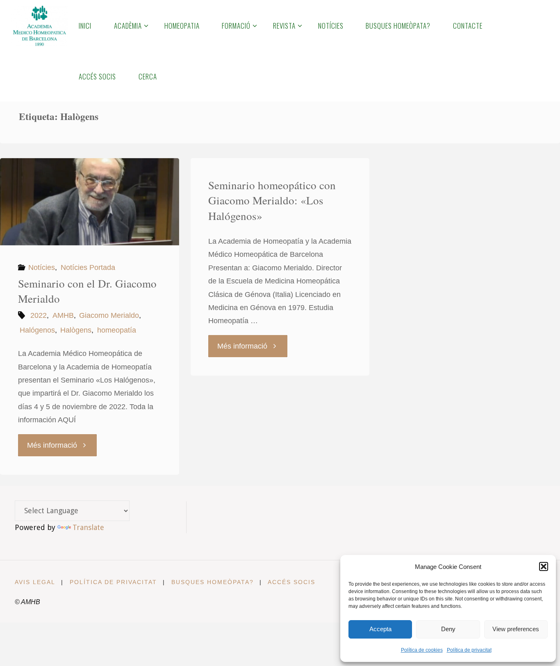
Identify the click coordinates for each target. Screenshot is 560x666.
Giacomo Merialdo (109, 315)
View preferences (515, 628)
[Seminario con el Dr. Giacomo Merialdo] (89, 201)
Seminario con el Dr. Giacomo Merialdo (87, 291)
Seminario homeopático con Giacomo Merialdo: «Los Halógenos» (272, 201)
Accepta (380, 628)
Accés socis (291, 582)
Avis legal (35, 582)
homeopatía (116, 330)
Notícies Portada (88, 267)
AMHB (63, 315)
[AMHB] (39, 25)
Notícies (41, 267)
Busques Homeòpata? (212, 582)
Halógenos (37, 330)
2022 (38, 315)
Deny (448, 628)
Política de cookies (422, 650)
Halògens (75, 330)
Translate (88, 527)
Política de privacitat (469, 650)
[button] (544, 566)
